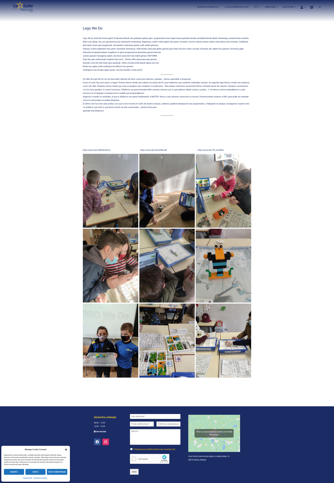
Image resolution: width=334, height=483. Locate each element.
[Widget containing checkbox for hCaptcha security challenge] (149, 459)
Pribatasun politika (40, 478)
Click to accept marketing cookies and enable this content (214, 433)
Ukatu (35, 472)
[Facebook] (97, 442)
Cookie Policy (27, 478)
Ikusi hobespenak (57, 472)
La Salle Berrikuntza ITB (237, 7)
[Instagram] (105, 442)
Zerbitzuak (270, 7)
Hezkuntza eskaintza (207, 7)
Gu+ (256, 7)
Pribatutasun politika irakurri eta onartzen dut (154, 449)
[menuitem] (318, 7)
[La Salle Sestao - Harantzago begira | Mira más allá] (23, 6)
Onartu (14, 472)
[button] (66, 449)
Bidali (134, 472)
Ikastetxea (288, 7)
